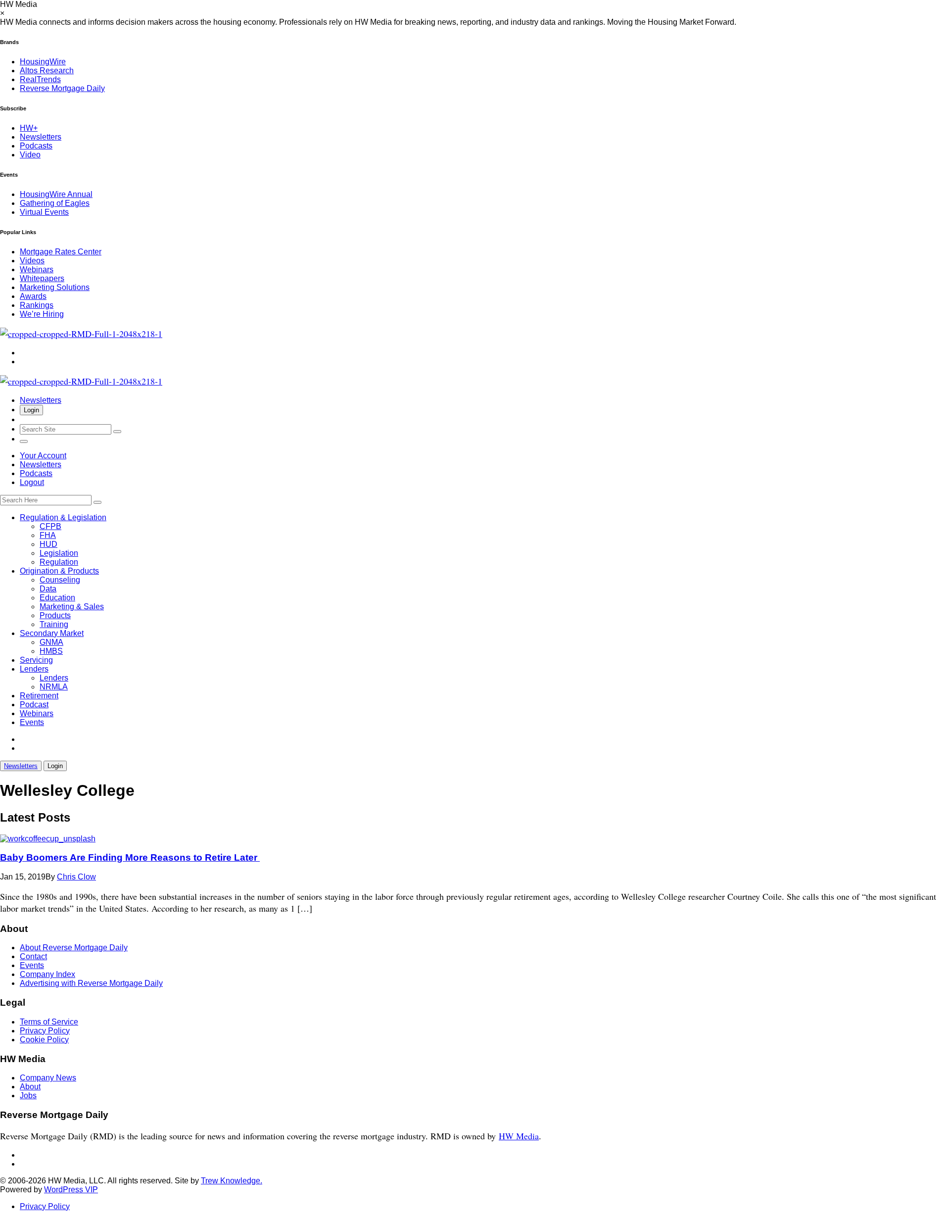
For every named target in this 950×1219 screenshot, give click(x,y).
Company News (48, 1077)
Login (31, 410)
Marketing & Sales (72, 606)
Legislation (59, 553)
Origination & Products (59, 571)
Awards (33, 296)
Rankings (36, 305)
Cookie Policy (44, 1039)
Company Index (47, 974)
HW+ (29, 128)
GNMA (51, 642)
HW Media (519, 1136)
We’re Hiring (42, 314)
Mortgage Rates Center (60, 251)
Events (32, 722)
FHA (48, 535)
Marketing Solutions (55, 287)
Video (30, 154)
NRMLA (54, 687)
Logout (32, 482)
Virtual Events (44, 212)
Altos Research (47, 70)
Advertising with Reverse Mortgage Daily (91, 983)
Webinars (36, 269)
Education (57, 597)
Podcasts (36, 146)
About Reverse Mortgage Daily (74, 947)
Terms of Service (49, 1022)
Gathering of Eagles (55, 203)
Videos (32, 260)
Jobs (28, 1095)
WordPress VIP (71, 1189)
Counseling (60, 580)
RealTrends (40, 79)
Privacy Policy (45, 1030)
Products (55, 615)
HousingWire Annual (56, 194)
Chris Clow (76, 877)
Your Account (43, 455)
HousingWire (43, 61)
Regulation (59, 562)
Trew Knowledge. (231, 1180)
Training (54, 624)
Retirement (39, 695)
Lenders (34, 669)
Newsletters (40, 137)
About (30, 1086)
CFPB (50, 526)
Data (48, 589)
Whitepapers (42, 278)
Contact (33, 956)
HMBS (51, 651)
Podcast (34, 704)
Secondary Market (52, 633)
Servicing (36, 660)
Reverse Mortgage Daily (62, 88)
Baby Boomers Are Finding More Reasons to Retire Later (130, 857)
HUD (48, 544)
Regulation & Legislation (63, 517)
